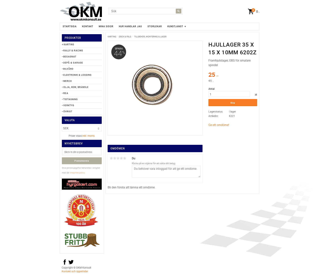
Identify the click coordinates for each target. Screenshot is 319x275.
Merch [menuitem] (67, 81)
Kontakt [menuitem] (87, 26)
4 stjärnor (121, 158)
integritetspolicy (77, 172)
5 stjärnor (124, 158)
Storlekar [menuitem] (155, 26)
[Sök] (178, 11)
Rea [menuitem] (65, 93)
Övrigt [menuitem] (67, 111)
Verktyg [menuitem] (68, 105)
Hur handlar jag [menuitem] (130, 26)
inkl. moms (88, 135)
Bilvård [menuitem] (68, 69)
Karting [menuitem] (69, 44)
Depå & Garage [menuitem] (73, 63)
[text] (232, 75)
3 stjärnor (118, 158)
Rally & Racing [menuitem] (73, 50)
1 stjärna (111, 158)
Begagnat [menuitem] (69, 56)
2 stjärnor (114, 158)
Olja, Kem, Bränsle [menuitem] (76, 87)
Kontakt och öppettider (75, 271)
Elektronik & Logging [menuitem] (77, 75)
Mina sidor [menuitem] (106, 26)
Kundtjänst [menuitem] (175, 26)
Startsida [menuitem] (70, 26)
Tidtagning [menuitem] (70, 99)
